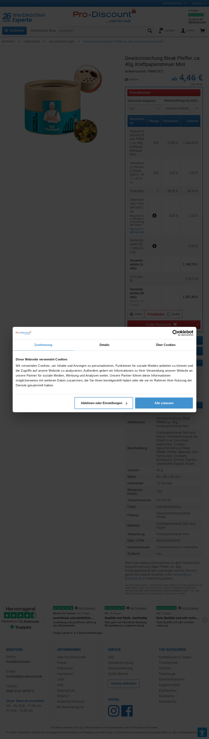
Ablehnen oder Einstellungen (101, 403)
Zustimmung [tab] (43, 344)
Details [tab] (105, 344)
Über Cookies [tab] (166, 344)
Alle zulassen (164, 403)
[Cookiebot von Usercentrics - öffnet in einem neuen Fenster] (175, 333)
